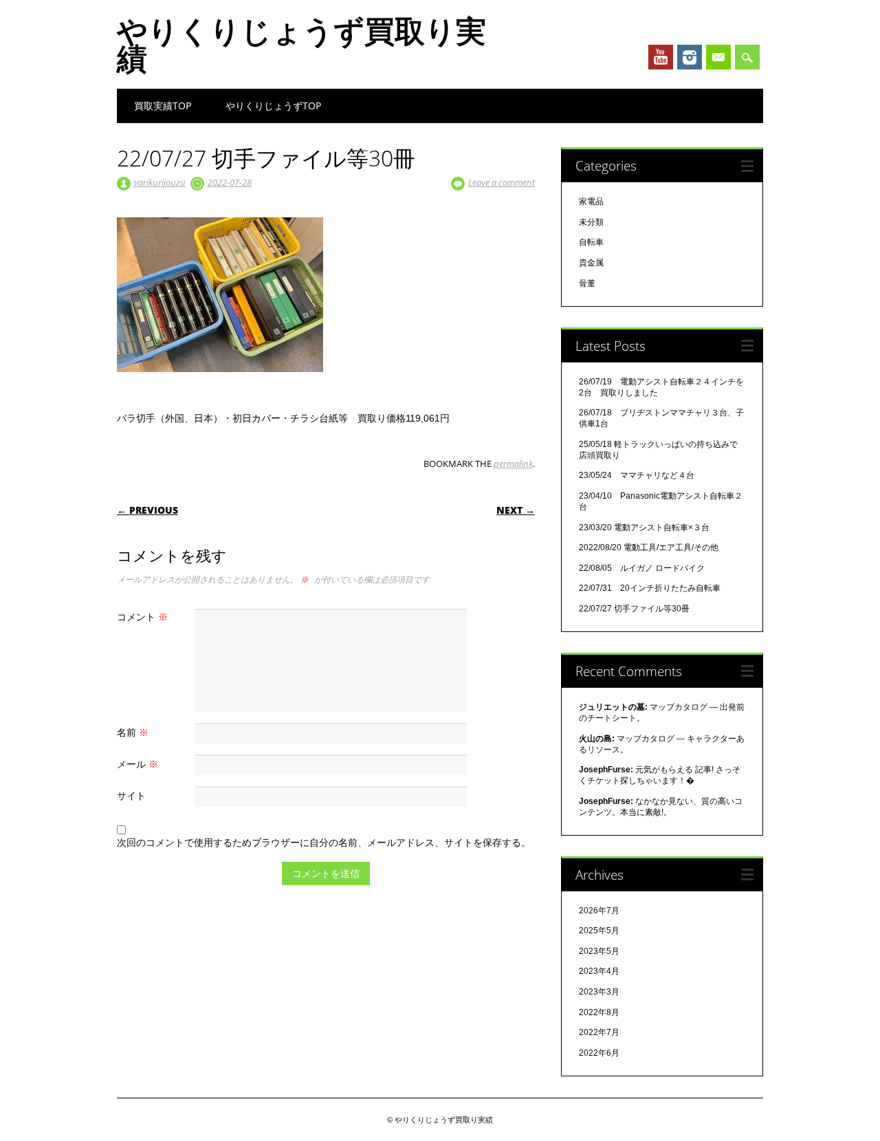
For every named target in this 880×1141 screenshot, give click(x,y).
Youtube (660, 57)
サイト (131, 795)
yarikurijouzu (160, 182)
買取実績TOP (162, 105)
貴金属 (591, 263)
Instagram (689, 57)
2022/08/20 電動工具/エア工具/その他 (648, 547)
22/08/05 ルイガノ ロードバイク (642, 568)
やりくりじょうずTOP (273, 105)
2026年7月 (599, 910)
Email (718, 57)
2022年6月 (599, 1053)
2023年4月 (599, 971)
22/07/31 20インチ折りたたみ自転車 (649, 588)
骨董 (587, 283)
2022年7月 (599, 1032)
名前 (132, 732)
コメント (142, 616)
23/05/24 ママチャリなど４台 (636, 475)
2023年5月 (599, 951)
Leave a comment (501, 182)
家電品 (591, 201)
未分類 (591, 222)
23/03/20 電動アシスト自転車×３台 (644, 527)
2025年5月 (599, 930)
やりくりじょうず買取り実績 (301, 44)
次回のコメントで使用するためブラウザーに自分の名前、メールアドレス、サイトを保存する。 (324, 842)
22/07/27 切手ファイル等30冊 (634, 608)
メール (137, 763)
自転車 (591, 242)
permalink (513, 463)
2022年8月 (599, 1012)
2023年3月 (599, 992)
